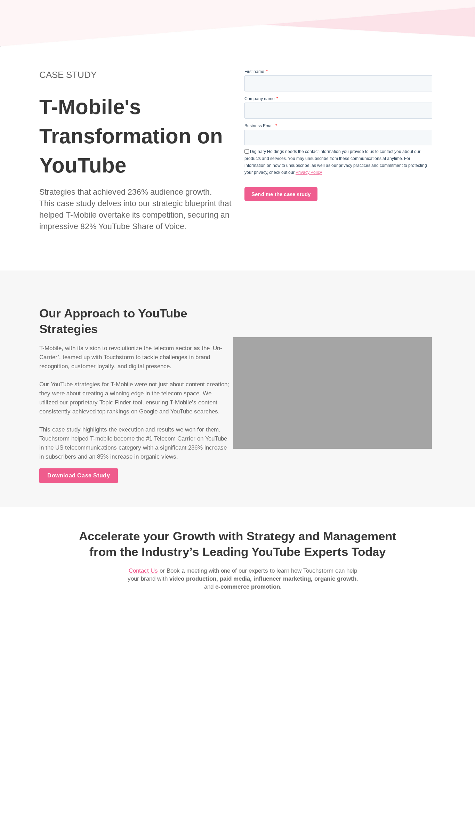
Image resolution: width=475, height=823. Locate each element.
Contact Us (143, 570)
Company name (260, 98)
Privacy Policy (309, 172)
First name (254, 71)
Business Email (259, 125)
